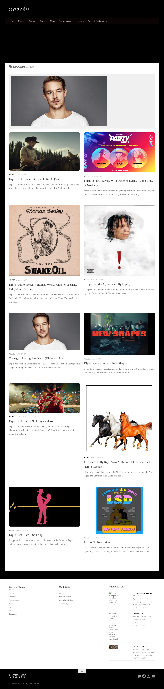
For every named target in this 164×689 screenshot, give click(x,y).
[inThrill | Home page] (20, 9)
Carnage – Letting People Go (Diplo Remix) (36, 358)
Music (21, 21)
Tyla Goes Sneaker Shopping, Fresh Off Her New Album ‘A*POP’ (143, 601)
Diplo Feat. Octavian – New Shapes (105, 363)
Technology (13, 614)
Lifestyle (78, 21)
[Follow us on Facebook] (144, 676)
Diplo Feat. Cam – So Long (26, 535)
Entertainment (65, 21)
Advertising (63, 603)
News (52, 21)
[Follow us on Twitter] (139, 676)
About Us (63, 590)
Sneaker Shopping (142, 593)
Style (42, 21)
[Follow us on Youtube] (153, 676)
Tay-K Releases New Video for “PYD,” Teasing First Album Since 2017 (143, 652)
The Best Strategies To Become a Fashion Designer (142, 619)
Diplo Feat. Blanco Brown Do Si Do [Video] (36, 179)
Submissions (99, 21)
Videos (143, 646)
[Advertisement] (82, 43)
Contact (62, 593)
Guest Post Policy (66, 600)
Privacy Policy (65, 596)
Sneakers (12, 596)
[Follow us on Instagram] (148, 676)
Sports (32, 21)
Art (89, 21)
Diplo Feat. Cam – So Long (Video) (31, 421)
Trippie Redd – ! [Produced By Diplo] (107, 284)
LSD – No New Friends (98, 542)
